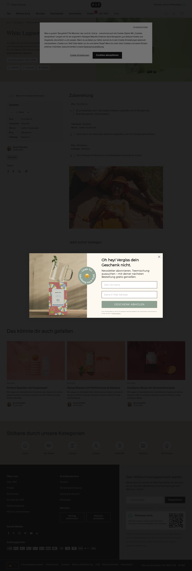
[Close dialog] (159, 256)
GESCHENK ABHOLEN (129, 304)
